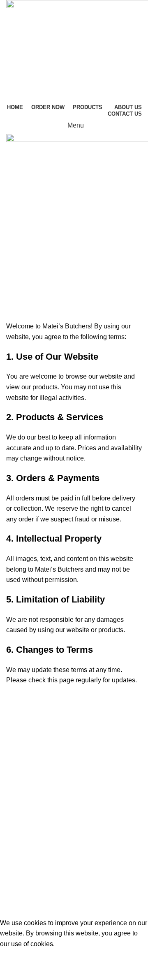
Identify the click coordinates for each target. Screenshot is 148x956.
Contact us (21, 891)
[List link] (74, 790)
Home (45, 293)
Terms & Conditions (37, 876)
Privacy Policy (27, 860)
